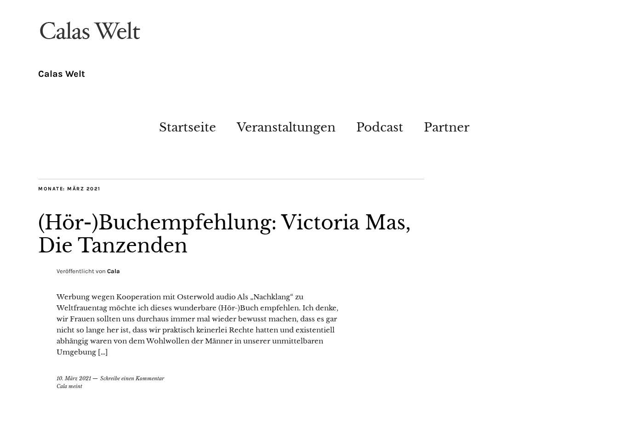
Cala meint (69, 386)
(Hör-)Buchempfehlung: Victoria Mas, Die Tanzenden (224, 234)
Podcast (379, 127)
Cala (113, 271)
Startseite (187, 127)
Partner (446, 127)
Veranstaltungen (286, 127)
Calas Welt (61, 74)
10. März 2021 (74, 378)
